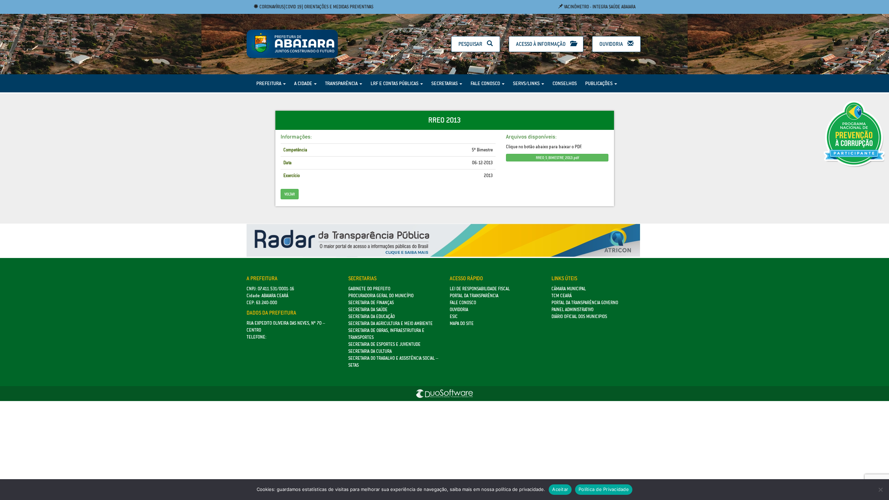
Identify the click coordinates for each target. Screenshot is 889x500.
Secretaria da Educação (371, 316)
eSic (454, 316)
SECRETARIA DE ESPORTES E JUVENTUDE (384, 344)
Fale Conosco (486, 83)
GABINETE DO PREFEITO (369, 288)
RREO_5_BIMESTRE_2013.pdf (557, 157)
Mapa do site (462, 323)
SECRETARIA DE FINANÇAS (371, 302)
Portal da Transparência (474, 295)
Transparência (342, 83)
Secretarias (445, 83)
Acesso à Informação (541, 44)
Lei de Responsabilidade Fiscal (480, 288)
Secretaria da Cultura (370, 351)
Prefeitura (269, 83)
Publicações (599, 83)
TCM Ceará (561, 295)
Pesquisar (470, 44)
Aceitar (560, 489)
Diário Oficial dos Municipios (579, 316)
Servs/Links (527, 83)
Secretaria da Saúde (368, 309)
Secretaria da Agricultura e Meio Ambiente (390, 323)
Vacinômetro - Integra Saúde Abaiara (599, 6)
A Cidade (303, 83)
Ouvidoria (611, 44)
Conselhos (564, 83)
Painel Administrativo (572, 309)
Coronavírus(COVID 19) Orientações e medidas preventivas (315, 6)
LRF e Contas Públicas (395, 83)
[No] (880, 489)
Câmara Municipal (568, 288)
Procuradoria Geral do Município (381, 295)
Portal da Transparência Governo (584, 302)
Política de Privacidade (604, 489)
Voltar (289, 194)
